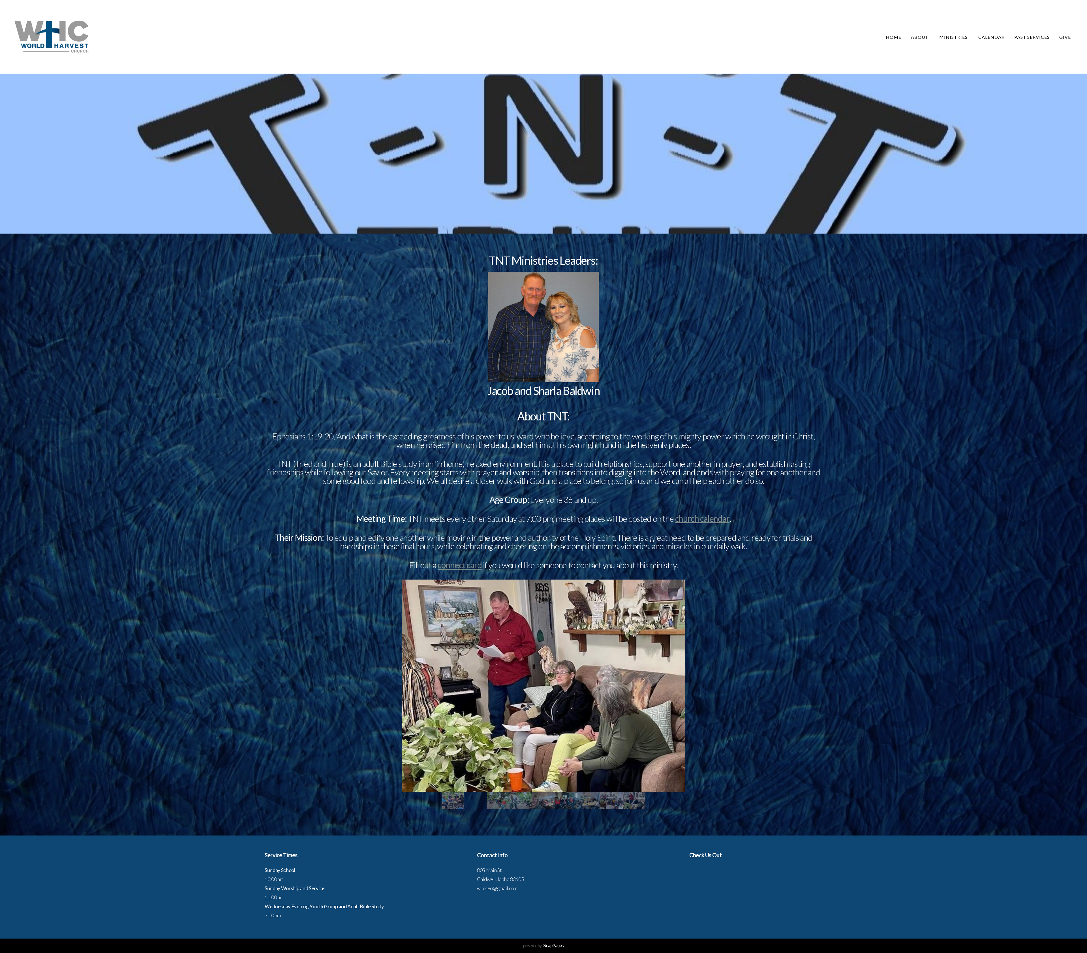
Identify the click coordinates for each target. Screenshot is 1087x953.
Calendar (991, 37)
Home (893, 37)
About (920, 37)
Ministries (954, 37)
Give (1065, 37)
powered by (543, 945)
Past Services (1032, 37)
